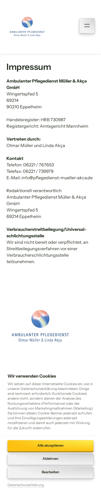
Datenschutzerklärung (26, 485)
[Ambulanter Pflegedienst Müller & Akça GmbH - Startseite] (27, 26)
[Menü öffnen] (87, 25)
